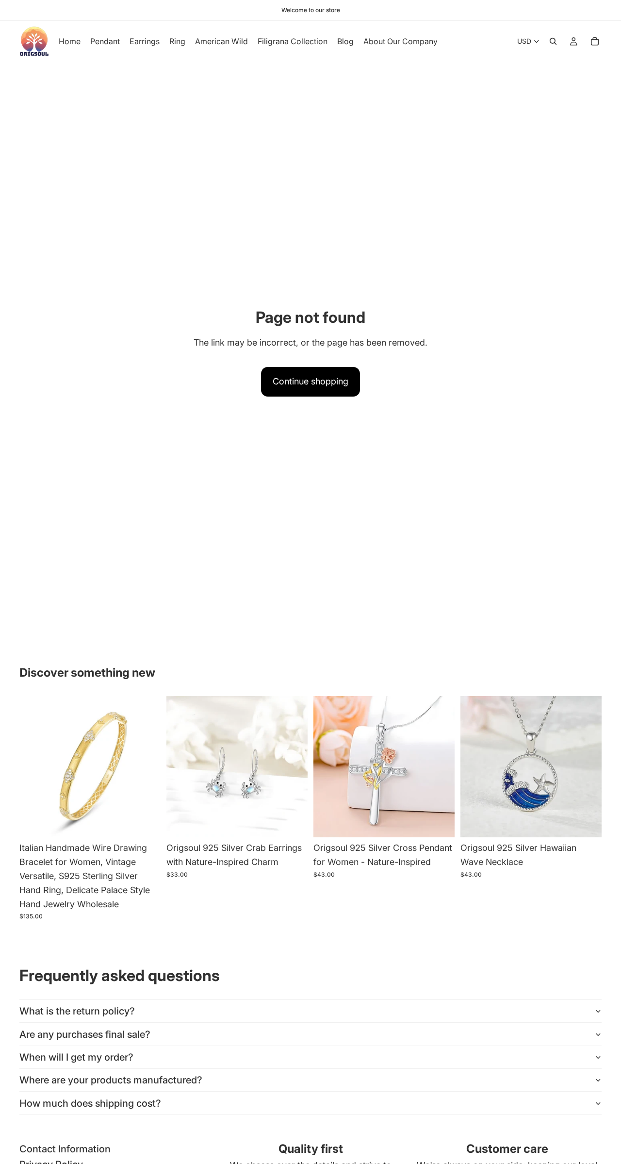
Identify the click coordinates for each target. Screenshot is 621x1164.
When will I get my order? (76, 1057)
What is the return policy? (77, 1011)
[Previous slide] (34, 767)
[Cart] (594, 41)
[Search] (553, 41)
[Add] (145, 822)
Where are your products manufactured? (110, 1080)
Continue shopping (310, 381)
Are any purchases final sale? (84, 1034)
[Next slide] (146, 767)
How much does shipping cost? (90, 1103)
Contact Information (65, 1149)
